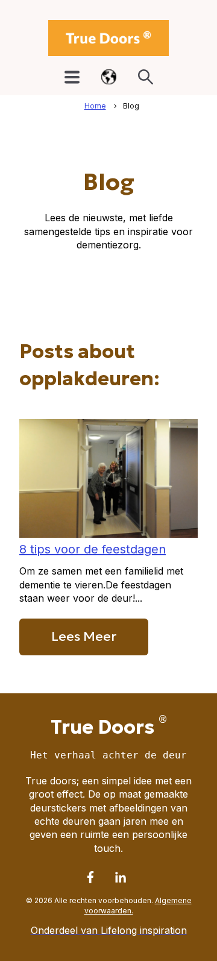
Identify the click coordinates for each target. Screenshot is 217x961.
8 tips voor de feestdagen (92, 549)
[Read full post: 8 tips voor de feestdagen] (108, 534)
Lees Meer (83, 636)
